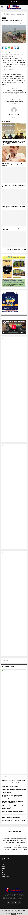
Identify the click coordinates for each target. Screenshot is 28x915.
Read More (19, 913)
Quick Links (20, 3)
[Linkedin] (15, 902)
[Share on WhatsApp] (9, 48)
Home (3, 862)
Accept (13, 913)
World (3, 870)
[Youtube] (19, 902)
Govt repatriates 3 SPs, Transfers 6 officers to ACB (13, 186)
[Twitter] (12, 902)
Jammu (3, 866)
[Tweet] (6, 48)
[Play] (3, 332)
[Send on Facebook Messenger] (15, 48)
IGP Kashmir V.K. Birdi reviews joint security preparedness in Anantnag (13, 207)
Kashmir (4, 864)
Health (3, 872)
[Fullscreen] (24, 332)
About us (9, 3)
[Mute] (22, 332)
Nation (3, 868)
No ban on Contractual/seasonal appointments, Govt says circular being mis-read (14, 92)
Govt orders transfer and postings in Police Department (13, 228)
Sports (3, 874)
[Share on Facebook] (3, 48)
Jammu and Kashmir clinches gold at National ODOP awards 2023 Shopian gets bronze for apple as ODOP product (13, 142)
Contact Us (14, 3)
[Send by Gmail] (12, 48)
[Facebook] (8, 902)
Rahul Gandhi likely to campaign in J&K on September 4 (13, 164)
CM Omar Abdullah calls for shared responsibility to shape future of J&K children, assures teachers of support (14, 791)
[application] (14, 327)
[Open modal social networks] (18, 48)
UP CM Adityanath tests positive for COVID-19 (14, 249)
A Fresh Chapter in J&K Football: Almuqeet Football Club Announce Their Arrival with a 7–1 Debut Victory (13, 797)
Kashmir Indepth (6, 23)
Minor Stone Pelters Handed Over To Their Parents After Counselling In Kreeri (14, 101)
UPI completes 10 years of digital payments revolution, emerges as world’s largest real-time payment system (14, 807)
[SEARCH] (24, 660)
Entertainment (5, 876)
